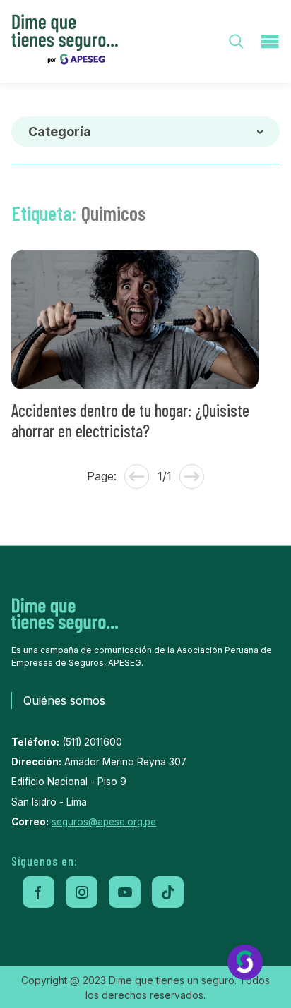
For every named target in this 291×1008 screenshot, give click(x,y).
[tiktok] (168, 892)
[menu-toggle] (270, 41)
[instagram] (81, 892)
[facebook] (38, 892)
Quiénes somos (64, 700)
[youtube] (125, 892)
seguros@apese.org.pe (104, 821)
